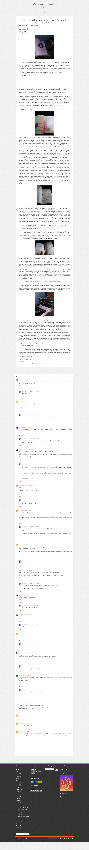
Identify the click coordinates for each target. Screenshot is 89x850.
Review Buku (49, 363)
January (19, 821)
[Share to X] (21, 361)
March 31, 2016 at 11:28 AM (34, 561)
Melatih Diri (20, 818)
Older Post (71, 371)
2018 (18, 782)
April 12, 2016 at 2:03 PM (34, 643)
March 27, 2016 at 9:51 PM (26, 427)
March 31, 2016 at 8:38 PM (27, 614)
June (19, 798)
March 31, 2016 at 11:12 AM (34, 415)
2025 (18, 769)
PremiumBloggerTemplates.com (38, 840)
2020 (18, 778)
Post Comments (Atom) (23, 758)
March (19, 804)
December (20, 787)
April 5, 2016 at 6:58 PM (25, 653)
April (19, 802)
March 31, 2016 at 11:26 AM (34, 526)
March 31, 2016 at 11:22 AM (34, 499)
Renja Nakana (21, 402)
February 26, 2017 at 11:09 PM (27, 723)
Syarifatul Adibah (22, 485)
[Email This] (19, 361)
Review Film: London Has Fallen (23, 816)
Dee (19, 731)
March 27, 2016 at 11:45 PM (28, 449)
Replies (21, 388)
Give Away (38, 363)
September (20, 793)
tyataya (20, 379)
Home (44, 12)
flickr (53, 838)
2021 (18, 776)
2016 (18, 785)
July (19, 796)
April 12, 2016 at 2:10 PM (34, 689)
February (20, 819)
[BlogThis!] (20, 361)
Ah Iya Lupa (20, 814)
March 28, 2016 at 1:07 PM (26, 510)
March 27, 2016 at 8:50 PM (28, 402)
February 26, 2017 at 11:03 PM (27, 715)
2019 (18, 780)
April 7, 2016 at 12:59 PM (34, 605)
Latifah (20, 653)
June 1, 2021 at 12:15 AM (25, 731)
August (19, 794)
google (55, 838)
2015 (18, 823)
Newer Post (17, 371)
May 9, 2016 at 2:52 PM (27, 702)
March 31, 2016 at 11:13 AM (34, 438)
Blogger (31, 838)
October (19, 791)
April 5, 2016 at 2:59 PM (26, 633)
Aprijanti (20, 510)
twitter (51, 838)
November (20, 789)
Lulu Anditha (21, 675)
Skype (68, 838)
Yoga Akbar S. (21, 449)
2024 (18, 771)
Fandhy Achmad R (38, 22)
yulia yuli (20, 427)
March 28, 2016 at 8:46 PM (27, 570)
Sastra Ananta (44, 4)
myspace (58, 838)
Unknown (20, 715)
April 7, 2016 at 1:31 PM (34, 624)
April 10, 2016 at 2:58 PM (27, 675)
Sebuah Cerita (54, 363)
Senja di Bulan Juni (21, 812)
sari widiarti (21, 614)
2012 (18, 829)
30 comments (53, 22)
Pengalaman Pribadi (43, 363)
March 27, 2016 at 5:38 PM (26, 379)
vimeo (66, 838)
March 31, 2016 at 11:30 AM (34, 583)
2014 (18, 825)
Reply (20, 385)
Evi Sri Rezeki (21, 595)
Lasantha (32, 840)
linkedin (56, 838)
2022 (18, 774)
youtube (64, 838)
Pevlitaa (20, 633)
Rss (72, 838)
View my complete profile (35, 774)
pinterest (60, 838)
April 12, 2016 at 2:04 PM (34, 666)
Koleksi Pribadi (45, 316)
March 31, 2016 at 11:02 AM (34, 391)
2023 (18, 773)
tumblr (62, 838)
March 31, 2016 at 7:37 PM (28, 595)
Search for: (18, 832)
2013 (18, 827)
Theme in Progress (22, 840)
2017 (18, 784)
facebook (49, 838)
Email (70, 838)
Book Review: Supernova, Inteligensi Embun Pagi (44, 20)
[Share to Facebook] (22, 361)
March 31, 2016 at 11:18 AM (34, 464)
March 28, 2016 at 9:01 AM (29, 485)
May (19, 800)
